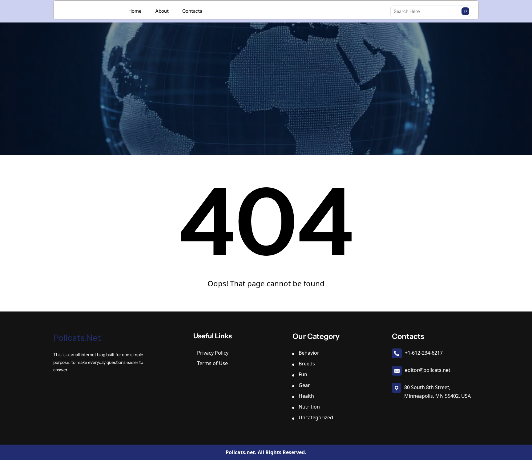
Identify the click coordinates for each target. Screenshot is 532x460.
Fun (303, 374)
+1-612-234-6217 (424, 352)
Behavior (309, 352)
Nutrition (309, 406)
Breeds (307, 363)
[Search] (465, 11)
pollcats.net (77, 337)
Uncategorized (316, 417)
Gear (304, 385)
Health (306, 396)
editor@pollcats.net (427, 370)
